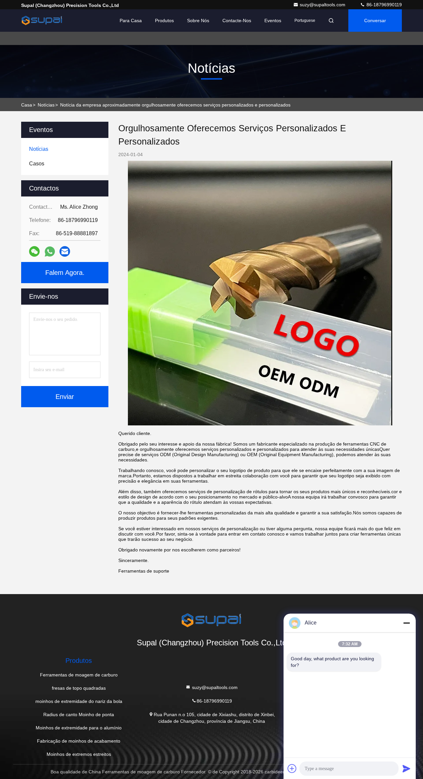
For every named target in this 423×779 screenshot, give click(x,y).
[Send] (406, 768)
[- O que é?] (50, 251)
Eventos (272, 20)
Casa (26, 105)
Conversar (375, 20)
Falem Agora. (65, 272)
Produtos (164, 20)
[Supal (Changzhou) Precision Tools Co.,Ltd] (42, 20)
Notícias (46, 105)
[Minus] (406, 623)
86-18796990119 (383, 4)
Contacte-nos (236, 20)
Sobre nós (198, 20)
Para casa (131, 20)
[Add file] (292, 768)
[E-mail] (64, 251)
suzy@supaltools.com (323, 4)
